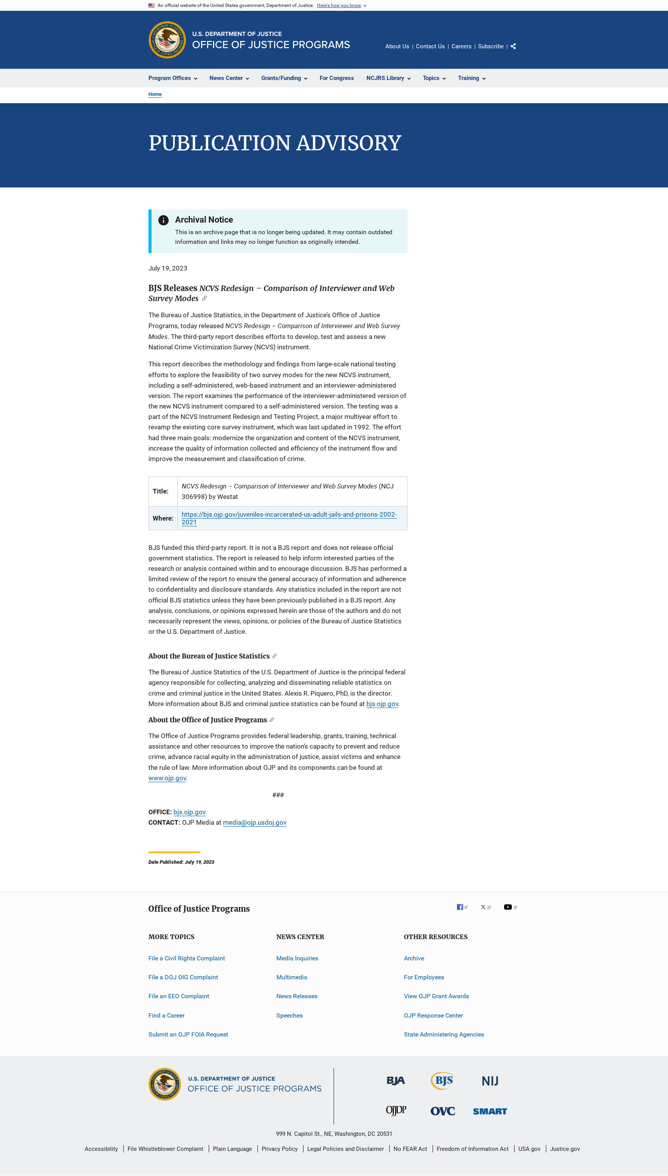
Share (520, 52)
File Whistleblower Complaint (165, 1148)
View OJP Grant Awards (436, 996)
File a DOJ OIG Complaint (183, 977)
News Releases (296, 996)
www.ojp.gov (167, 778)
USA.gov (529, 1148)
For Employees (424, 977)
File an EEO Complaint (178, 996)
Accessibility (101, 1148)
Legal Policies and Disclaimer (345, 1148)
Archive (414, 958)
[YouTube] (511, 912)
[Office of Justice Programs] (167, 40)
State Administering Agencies (444, 1034)
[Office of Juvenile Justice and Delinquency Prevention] (396, 1117)
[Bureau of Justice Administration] (396, 1087)
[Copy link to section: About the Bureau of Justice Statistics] (273, 655)
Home (155, 94)
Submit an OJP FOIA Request (188, 1034)
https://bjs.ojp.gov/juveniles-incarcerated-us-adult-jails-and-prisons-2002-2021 (289, 518)
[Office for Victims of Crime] (443, 1116)
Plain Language (232, 1148)
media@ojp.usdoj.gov (254, 822)
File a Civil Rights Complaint (186, 958)
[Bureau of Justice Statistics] (443, 1091)
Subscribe (491, 46)
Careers (462, 46)
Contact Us (430, 46)
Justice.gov (565, 1148)
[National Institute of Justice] (490, 1087)
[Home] (271, 40)
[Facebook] (465, 912)
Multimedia (291, 977)
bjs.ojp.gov (382, 704)
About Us (397, 46)
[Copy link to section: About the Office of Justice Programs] (270, 719)
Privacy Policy (280, 1148)
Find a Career (166, 1015)
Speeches (289, 1015)
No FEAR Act (410, 1148)
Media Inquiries (297, 958)
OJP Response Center (433, 1015)
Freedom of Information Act (473, 1148)
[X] (488, 912)
